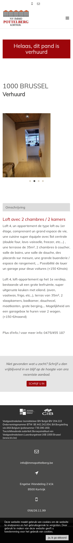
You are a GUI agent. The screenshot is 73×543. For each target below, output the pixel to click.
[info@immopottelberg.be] (38, 3)
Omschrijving (15, 207)
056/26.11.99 (36, 510)
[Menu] (67, 18)
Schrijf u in (36, 383)
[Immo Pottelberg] (16, 18)
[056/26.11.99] (32, 3)
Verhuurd (14, 94)
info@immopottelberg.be (36, 462)
